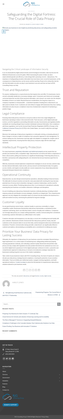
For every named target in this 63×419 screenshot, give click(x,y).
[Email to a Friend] (33, 270)
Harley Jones (39, 24)
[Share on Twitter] (30, 270)
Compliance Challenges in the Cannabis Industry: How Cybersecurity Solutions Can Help (28, 323)
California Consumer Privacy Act (11, 128)
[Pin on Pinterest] (36, 270)
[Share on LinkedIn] (39, 270)
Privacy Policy (45, 416)
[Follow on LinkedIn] (12, 358)
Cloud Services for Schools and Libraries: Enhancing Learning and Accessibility (25, 317)
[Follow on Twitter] (7, 358)
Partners (4, 384)
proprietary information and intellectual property (29, 151)
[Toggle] (60, 375)
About (4, 371)
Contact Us (5, 390)
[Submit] (59, 304)
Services (5, 374)
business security (39, 276)
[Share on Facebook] (27, 270)
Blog (3, 387)
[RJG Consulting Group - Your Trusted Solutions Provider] (31, 4)
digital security (47, 276)
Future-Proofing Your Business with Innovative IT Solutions (19, 326)
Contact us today (20, 262)
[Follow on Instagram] (4, 358)
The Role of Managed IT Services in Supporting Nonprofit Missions (21, 320)
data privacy (31, 11)
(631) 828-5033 (9, 354)
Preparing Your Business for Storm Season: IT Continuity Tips (20, 313)
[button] (3, 4)
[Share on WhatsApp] (24, 270)
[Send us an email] (10, 358)
